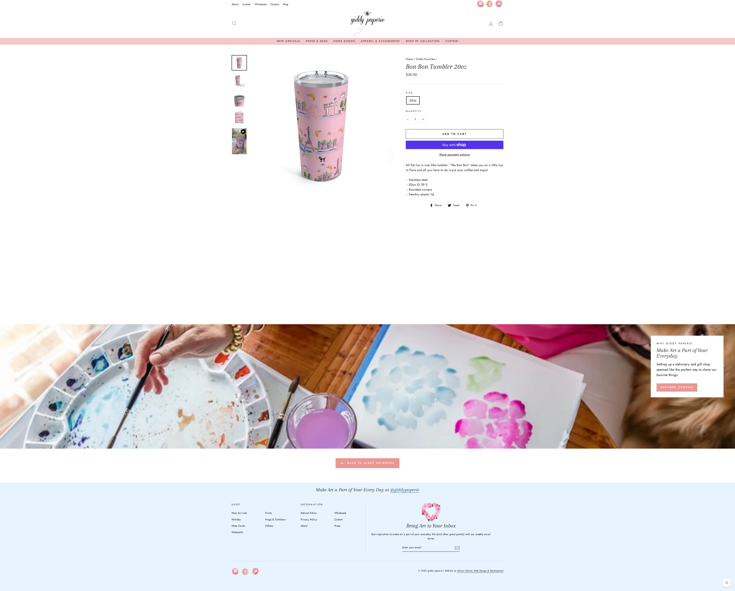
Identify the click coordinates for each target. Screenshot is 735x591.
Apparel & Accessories (380, 41)
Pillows (269, 526)
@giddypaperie (404, 489)
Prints (268, 513)
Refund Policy (309, 513)
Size (409, 93)
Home (409, 59)
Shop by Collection (423, 41)
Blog (285, 4)
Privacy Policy (309, 519)
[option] (321, 126)
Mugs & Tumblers (275, 519)
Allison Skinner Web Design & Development (480, 570)
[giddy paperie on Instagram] (480, 4)
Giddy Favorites (425, 59)
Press (337, 526)
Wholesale (261, 4)
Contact (274, 4)
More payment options (454, 154)
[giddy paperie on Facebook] (489, 4)
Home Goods (344, 41)
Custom (246, 4)
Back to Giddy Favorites (370, 463)
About (235, 4)
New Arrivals (288, 41)
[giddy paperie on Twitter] (498, 4)
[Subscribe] (457, 547)
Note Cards (238, 526)
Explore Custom (677, 387)
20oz (412, 100)
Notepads (237, 532)
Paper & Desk (317, 41)
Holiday (236, 519)
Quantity (414, 111)
